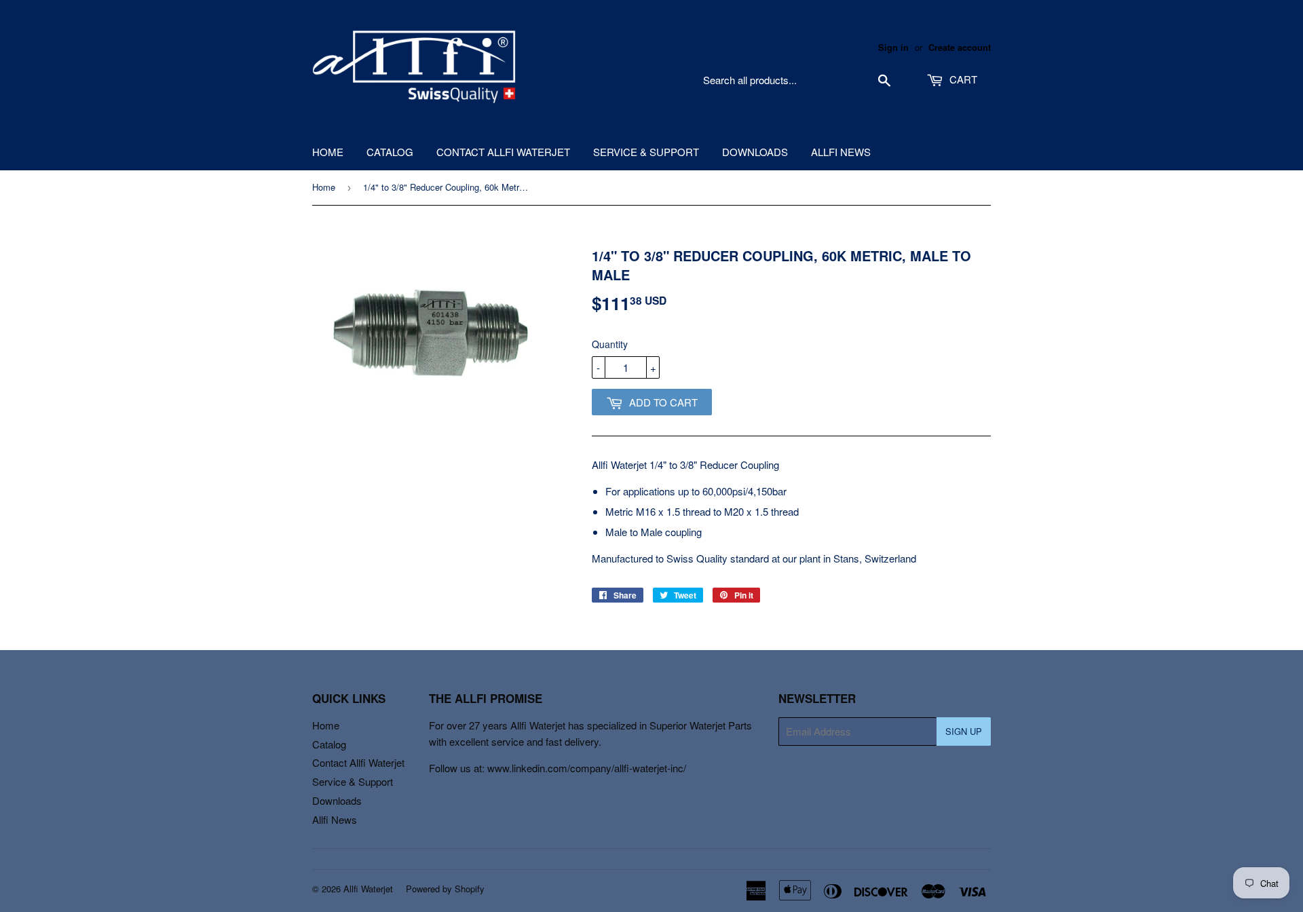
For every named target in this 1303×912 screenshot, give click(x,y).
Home (327, 152)
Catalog (389, 152)
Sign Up (963, 731)
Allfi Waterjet (368, 888)
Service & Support (646, 152)
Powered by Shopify (445, 888)
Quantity (610, 344)
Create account (959, 47)
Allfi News (841, 152)
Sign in (893, 47)
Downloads (755, 152)
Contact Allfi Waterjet (503, 152)
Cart (962, 79)
